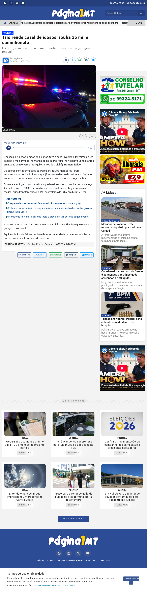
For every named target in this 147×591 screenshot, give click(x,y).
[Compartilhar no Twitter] (73, 60)
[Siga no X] (17, 3)
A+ (92, 136)
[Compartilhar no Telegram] (86, 60)
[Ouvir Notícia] (8, 147)
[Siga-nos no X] (78, 553)
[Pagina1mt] (73, 13)
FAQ (95, 560)
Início (40, 560)
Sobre (50, 560)
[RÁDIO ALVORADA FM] (122, 169)
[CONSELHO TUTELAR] (122, 90)
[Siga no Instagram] (11, 3)
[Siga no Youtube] (23, 3)
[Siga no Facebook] (5, 3)
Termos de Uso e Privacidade (73, 560)
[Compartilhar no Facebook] (66, 60)
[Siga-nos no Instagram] (68, 553)
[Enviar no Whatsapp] (79, 60)
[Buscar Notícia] (141, 13)
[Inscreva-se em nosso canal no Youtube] (88, 553)
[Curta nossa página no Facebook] (59, 553)
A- (83, 136)
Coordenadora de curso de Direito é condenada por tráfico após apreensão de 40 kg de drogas (62, 23)
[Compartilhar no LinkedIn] (93, 60)
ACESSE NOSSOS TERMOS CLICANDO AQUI (54, 585)
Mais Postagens (73, 518)
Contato (105, 560)
